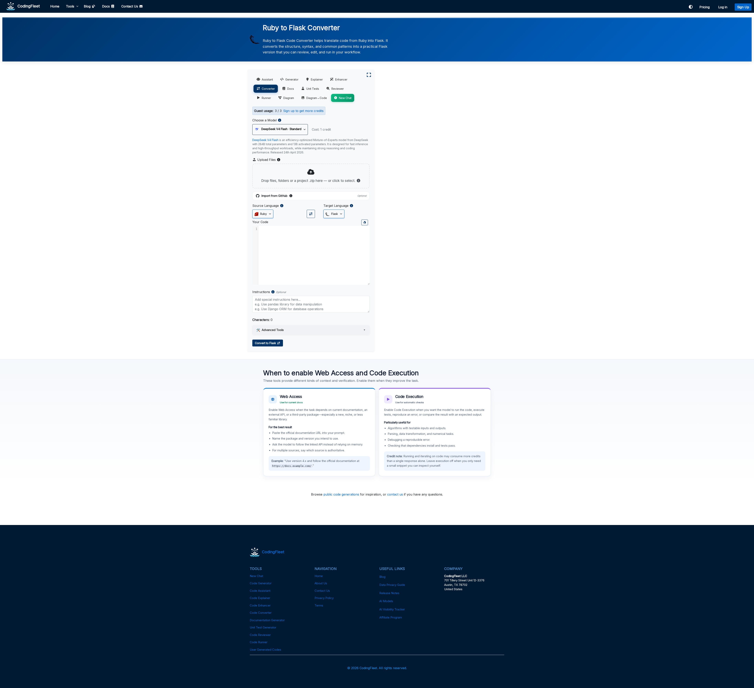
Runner (266, 98)
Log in (723, 7)
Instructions (261, 292)
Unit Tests (312, 88)
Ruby (263, 213)
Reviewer (337, 88)
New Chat (345, 98)
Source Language (265, 206)
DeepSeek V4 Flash (265, 140)
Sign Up (743, 7)
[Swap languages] (311, 214)
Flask (334, 213)
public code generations (341, 494)
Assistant (267, 79)
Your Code (260, 222)
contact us (395, 494)
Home (54, 6)
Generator (291, 79)
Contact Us (130, 6)
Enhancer (341, 79)
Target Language (336, 206)
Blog (88, 6)
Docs (106, 6)
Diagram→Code (316, 98)
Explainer (317, 79)
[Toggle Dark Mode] (690, 7)
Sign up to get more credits (303, 111)
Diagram (288, 98)
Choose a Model (264, 120)
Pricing (705, 7)
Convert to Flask (266, 343)
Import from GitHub (314, 196)
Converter (268, 88)
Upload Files (268, 160)
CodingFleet (27, 6)
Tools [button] (70, 6)
